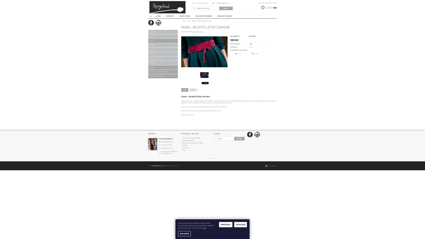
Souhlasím (240, 224)
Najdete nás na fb (167, 148)
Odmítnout (226, 224)
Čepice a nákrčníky (157, 76)
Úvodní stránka (151, 16)
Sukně (152, 45)
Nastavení (184, 233)
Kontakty (170, 16)
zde (204, 228)
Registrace (273, 3)
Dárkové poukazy (224, 16)
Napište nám (185, 16)
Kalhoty (153, 50)
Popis (184, 90)
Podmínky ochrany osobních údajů (192, 143)
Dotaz (256, 54)
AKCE (151, 36)
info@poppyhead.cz (168, 142)
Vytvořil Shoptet (272, 166)
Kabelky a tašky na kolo (159, 72)
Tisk (239, 54)
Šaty (151, 41)
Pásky (152, 54)
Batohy (152, 67)
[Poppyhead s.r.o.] (167, 7)
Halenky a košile (156, 58)
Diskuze (193, 90)
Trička (152, 63)
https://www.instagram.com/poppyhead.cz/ (170, 152)
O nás (158, 16)
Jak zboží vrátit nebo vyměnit (191, 138)
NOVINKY (153, 32)
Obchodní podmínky (203, 16)
